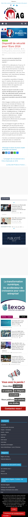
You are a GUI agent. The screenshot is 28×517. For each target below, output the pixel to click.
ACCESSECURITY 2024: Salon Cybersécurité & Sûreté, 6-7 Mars (18, 322)
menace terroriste (17, 51)
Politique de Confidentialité (8, 487)
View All (23, 316)
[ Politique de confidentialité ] (14, 513)
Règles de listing (5, 456)
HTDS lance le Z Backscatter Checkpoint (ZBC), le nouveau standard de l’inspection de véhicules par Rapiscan (19, 208)
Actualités (5, 40)
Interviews (3, 442)
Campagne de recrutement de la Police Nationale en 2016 (13, 160)
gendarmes (9, 51)
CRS (23, 48)
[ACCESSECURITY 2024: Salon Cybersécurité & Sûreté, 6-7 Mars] (6, 320)
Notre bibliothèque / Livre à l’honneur (11, 447)
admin (11, 48)
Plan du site (4, 473)
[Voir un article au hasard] (25, 23)
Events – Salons (5, 432)
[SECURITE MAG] (2, 23)
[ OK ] (14, 509)
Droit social (4, 439)
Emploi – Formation (6, 429)
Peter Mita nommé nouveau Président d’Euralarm (14, 3)
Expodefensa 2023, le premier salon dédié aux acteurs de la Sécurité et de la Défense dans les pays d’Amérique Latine (18, 359)
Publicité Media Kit (6, 459)
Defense (3, 437)
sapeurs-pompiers (12, 52)
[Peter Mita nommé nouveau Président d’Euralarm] (6, 218)
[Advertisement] (14, 181)
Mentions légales (5, 485)
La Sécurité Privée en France (16, 165)
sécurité (18, 52)
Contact (3, 471)
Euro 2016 (4, 51)
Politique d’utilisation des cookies (9, 489)
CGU (2, 492)
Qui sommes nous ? (6, 468)
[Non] (26, 505)
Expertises (3, 434)
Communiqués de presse (7, 427)
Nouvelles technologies (7, 444)
